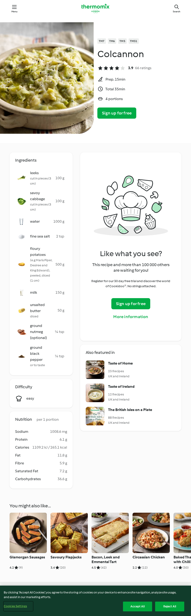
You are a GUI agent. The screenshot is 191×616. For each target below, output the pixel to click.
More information (130, 316)
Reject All (169, 606)
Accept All (137, 606)
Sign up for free (117, 113)
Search (176, 11)
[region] (95, 601)
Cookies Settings (15, 606)
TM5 (122, 41)
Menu (14, 11)
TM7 (102, 41)
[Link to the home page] (95, 8)
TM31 (133, 41)
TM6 (112, 41)
